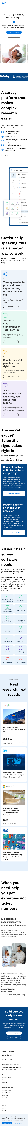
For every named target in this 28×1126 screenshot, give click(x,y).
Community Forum (6, 1101)
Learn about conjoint (14, 496)
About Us (4, 1113)
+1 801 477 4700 (8, 1062)
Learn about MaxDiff (14, 536)
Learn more (20, 158)
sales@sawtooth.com (11, 1072)
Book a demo (14, 39)
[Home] (4, 2)
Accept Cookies (7, 1123)
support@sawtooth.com (13, 1067)
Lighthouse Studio (6, 1080)
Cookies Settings (18, 1123)
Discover (4, 1083)
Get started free (14, 35)
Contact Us (4, 1108)
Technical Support (6, 1093)
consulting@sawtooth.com (15, 1070)
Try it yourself (8, 158)
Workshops (5, 1098)
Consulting (4, 1085)
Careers (4, 1111)
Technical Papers (6, 1095)
